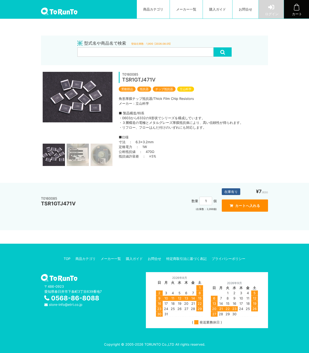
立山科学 (185, 89)
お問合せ (245, 9)
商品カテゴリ (153, 9)
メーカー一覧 (186, 9)
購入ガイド (217, 9)
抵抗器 (144, 89)
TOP (67, 259)
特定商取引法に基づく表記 (186, 259)
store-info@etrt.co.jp (65, 304)
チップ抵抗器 (164, 89)
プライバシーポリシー (228, 259)
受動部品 (127, 89)
